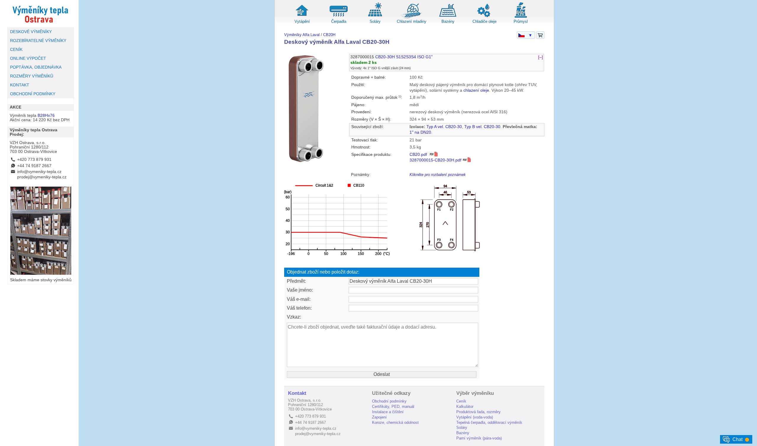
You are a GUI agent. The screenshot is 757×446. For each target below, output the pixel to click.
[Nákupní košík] (540, 35)
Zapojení (379, 417)
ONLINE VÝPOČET (28, 58)
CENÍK (16, 49)
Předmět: (296, 281)
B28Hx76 (46, 115)
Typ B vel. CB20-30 (482, 127)
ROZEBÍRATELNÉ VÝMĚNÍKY (38, 40)
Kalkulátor (464, 406)
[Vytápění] (302, 17)
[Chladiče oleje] (484, 17)
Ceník (461, 401)
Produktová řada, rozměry (478, 412)
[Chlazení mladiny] (411, 17)
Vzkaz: (294, 316)
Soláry (375, 21)
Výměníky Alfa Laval (302, 35)
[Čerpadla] (338, 17)
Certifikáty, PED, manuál (393, 406)
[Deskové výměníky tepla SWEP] (40, 13)
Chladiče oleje (484, 21)
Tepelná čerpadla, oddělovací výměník (489, 422)
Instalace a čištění (388, 412)
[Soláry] (375, 17)
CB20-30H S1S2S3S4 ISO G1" (404, 57)
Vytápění (302, 21)
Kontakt (297, 393)
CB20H (329, 35)
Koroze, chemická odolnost (395, 422)
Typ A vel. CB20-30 (444, 127)
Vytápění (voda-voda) (474, 417)
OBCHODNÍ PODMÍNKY (32, 94)
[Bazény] (448, 17)
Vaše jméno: (300, 290)
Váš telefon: (299, 308)
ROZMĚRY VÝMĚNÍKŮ (31, 76)
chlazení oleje (476, 90)
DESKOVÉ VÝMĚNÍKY (31, 32)
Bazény (447, 21)
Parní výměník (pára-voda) (479, 438)
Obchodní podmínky (389, 401)
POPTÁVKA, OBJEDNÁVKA (36, 67)
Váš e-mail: (298, 299)
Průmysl (521, 21)
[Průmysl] (520, 17)
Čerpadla (338, 21)
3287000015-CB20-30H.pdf (436, 160)
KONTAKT (19, 85)
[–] (540, 57)
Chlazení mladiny (411, 21)
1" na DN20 (420, 132)
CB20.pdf (419, 154)
